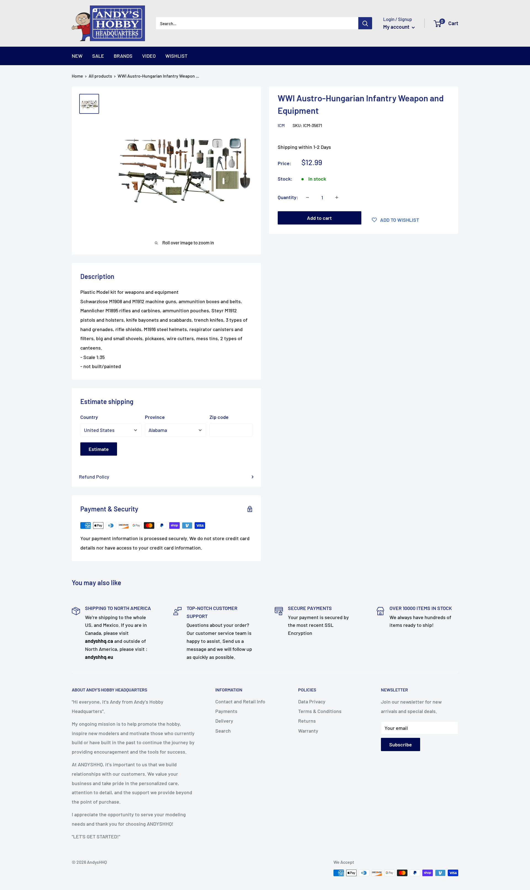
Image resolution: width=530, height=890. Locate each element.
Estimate (99, 449)
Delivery (224, 721)
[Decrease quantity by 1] (307, 197)
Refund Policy (94, 477)
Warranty (308, 731)
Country (89, 417)
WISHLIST (176, 56)
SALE (98, 56)
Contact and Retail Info (240, 701)
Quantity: (288, 197)
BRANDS (123, 56)
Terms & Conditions (319, 711)
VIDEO (149, 56)
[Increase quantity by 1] (337, 197)
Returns (307, 721)
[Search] (365, 23)
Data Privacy (311, 701)
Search (223, 731)
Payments (226, 711)
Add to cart (319, 218)
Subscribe (400, 744)
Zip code (219, 417)
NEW (77, 56)
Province (155, 417)
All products (100, 75)
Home (77, 75)
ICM (281, 125)
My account (396, 26)
